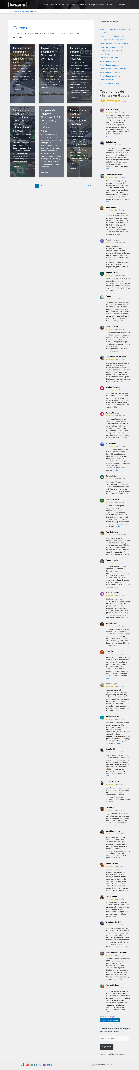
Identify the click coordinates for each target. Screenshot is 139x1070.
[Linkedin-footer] (48, 1064)
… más (117, 234)
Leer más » (17, 90)
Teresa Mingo (111, 896)
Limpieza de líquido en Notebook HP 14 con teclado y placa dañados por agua (50, 120)
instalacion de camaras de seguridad (114, 43)
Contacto (121, 5)
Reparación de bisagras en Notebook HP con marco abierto (49, 55)
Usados (81, 5)
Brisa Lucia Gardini (113, 922)
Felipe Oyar (110, 651)
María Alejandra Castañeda (116, 952)
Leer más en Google (110, 1020)
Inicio (46, 5)
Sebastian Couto (112, 593)
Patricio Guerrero (113, 532)
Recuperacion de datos (109, 58)
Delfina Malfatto (112, 326)
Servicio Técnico (57, 5)
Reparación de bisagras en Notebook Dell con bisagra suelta (21, 55)
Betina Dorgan (111, 623)
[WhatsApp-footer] (31, 1064)
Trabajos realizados (96, 5)
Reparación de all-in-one (109, 61)
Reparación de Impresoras (110, 72)
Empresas (71, 5)
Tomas (108, 296)
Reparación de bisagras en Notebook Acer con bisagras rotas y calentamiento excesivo (21, 120)
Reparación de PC (107, 80)
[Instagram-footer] (44, 1064)
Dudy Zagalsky (111, 443)
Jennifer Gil (110, 749)
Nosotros (110, 5)
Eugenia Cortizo (112, 273)
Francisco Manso (112, 240)
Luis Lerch (110, 808)
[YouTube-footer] (52, 1064)
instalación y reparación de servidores (114, 47)
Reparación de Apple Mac (110, 65)
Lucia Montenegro (113, 831)
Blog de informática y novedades (113, 40)
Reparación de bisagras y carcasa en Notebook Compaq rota (78, 55)
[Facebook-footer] (35, 1064)
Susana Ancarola (112, 716)
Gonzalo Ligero (112, 684)
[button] (85, 4)
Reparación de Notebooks (110, 76)
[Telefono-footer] (22, 1064)
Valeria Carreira (112, 864)
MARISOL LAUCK (112, 782)
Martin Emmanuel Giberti (116, 357)
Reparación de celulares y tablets (113, 69)
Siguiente (86, 185)
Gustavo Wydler (112, 109)
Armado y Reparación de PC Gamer (114, 36)
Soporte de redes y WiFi (109, 83)
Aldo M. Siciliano (112, 985)
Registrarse (106, 1047)
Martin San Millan (112, 499)
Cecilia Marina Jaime (114, 175)
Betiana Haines (112, 476)
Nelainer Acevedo (113, 387)
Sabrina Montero (112, 413)
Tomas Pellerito (112, 560)
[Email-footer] (27, 1064)
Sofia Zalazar (111, 142)
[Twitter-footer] (39, 1064)
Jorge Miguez (111, 207)
